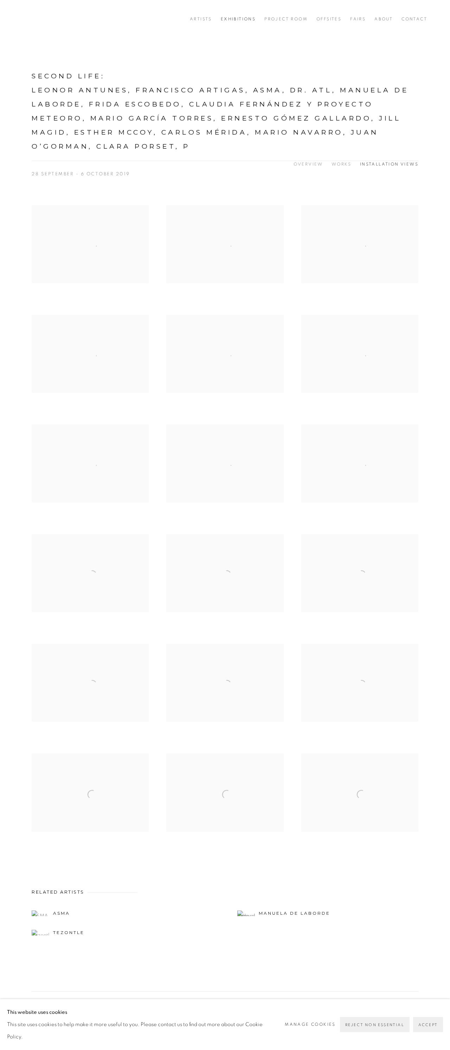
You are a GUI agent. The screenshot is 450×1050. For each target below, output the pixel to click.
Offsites (328, 19)
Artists (201, 19)
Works (342, 164)
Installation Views (389, 164)
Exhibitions (238, 19)
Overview (308, 164)
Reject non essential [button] (374, 1025)
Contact (414, 19)
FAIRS (358, 19)
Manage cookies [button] (310, 1024)
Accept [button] (428, 1025)
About (383, 19)
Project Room (286, 19)
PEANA (52, 19)
